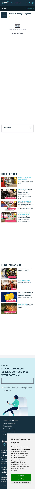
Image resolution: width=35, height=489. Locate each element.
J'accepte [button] (21, 475)
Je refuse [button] (21, 479)
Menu (5, 8)
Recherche (30, 8)
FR (11, 3)
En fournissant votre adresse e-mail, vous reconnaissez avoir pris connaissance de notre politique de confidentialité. (18, 389)
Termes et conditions (9, 423)
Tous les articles (7, 426)
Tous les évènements (9, 429)
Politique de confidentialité (10, 420)
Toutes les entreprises (9, 432)
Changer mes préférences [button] (21, 482)
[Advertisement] (17, 59)
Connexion (18, 3)
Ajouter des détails (17, 33)
